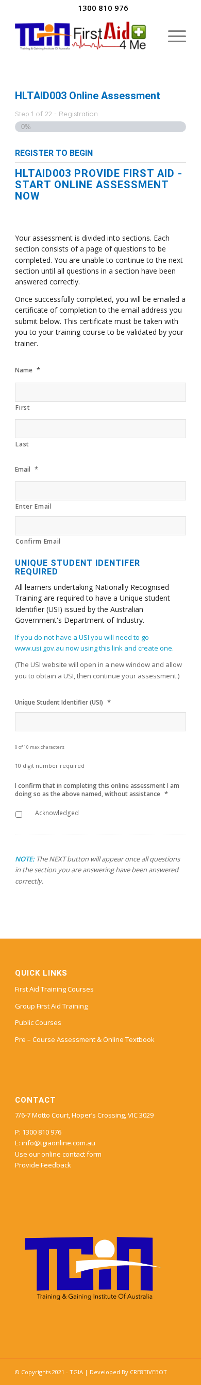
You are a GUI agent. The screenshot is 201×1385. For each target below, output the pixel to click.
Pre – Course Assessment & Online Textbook (85, 1039)
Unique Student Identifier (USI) (63, 702)
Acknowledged (57, 812)
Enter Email (33, 506)
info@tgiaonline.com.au (58, 1142)
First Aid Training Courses (54, 989)
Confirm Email (38, 541)
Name (27, 370)
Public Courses (38, 1022)
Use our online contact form (58, 1154)
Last (22, 444)
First (22, 407)
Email (26, 469)
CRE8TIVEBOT (148, 1372)
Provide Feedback (43, 1165)
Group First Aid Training (51, 1006)
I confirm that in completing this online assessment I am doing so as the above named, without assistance (97, 790)
